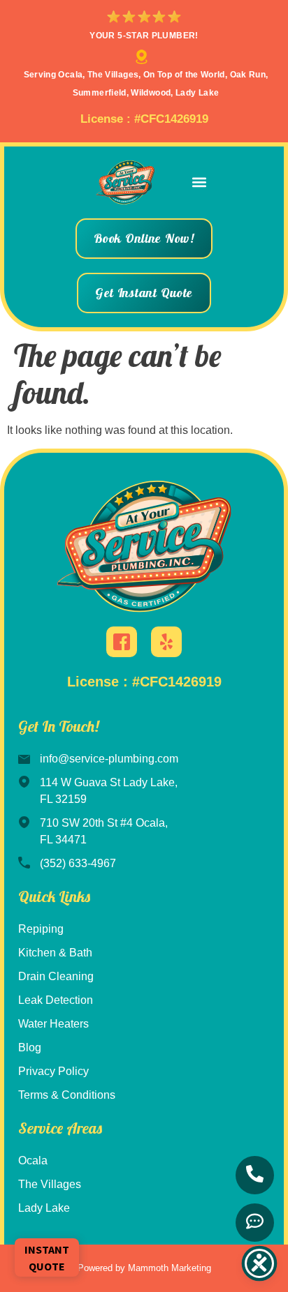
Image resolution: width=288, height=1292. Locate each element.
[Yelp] (166, 641)
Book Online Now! (144, 238)
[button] (199, 182)
